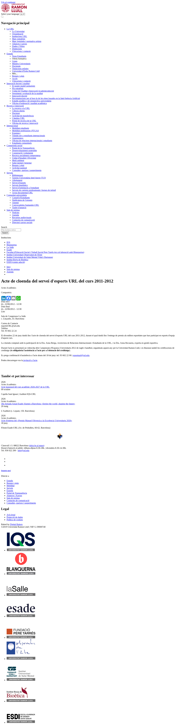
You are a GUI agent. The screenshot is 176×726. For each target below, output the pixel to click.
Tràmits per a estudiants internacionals (28, 135)
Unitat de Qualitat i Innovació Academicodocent (33, 91)
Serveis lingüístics (20, 185)
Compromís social (14, 145)
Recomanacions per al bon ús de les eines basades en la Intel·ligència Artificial (46, 98)
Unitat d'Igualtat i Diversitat (24, 158)
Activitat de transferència (23, 116)
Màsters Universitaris (21, 63)
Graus (14, 61)
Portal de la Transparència (23, 148)
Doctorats (16, 66)
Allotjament (17, 180)
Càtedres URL (18, 118)
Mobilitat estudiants (20, 128)
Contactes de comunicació (23, 220)
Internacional (12, 125)
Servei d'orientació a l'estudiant (25, 188)
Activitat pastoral (19, 168)
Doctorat (16, 113)
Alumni (15, 202)
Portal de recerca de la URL (24, 121)
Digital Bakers (16, 524)
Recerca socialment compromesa (26, 155)
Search (4, 227)
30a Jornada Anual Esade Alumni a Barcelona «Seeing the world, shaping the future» (38, 404)
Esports (10, 490)
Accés (14, 78)
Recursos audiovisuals (21, 217)
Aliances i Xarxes (14, 495)
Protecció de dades (15, 517)
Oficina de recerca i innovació (25, 123)
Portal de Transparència (17, 493)
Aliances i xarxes (19, 44)
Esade (9, 250)
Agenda (15, 215)
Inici (8, 267)
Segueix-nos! (6, 471)
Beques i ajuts (18, 76)
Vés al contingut (8, 2)
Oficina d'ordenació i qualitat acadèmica (29, 103)
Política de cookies (15, 520)
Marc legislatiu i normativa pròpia (26, 41)
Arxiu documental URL (22, 192)
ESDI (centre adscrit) (16, 262)
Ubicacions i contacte (21, 51)
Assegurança (17, 138)
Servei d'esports (19, 183)
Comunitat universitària (17, 195)
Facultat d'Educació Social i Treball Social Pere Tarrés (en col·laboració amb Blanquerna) (45, 252)
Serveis (10, 173)
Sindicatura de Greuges (22, 200)
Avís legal (11, 515)
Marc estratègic (18, 39)
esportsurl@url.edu (81, 355)
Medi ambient (18, 160)
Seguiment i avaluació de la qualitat (27, 93)
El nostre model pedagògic (23, 86)
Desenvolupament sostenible (24, 150)
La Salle (10, 247)
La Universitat (18, 31)
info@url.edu (23, 450)
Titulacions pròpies (20, 68)
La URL (10, 29)
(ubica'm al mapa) (36, 445)
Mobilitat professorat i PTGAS (25, 130)
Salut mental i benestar (22, 163)
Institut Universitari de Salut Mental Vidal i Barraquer (30, 257)
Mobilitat (10, 485)
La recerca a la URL (21, 108)
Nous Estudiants (19, 56)
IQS (8, 242)
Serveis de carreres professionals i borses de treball (34, 190)
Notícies (15, 212)
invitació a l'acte (30, 360)
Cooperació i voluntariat (22, 153)
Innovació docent (19, 96)
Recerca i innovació (15, 106)
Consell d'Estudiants (21, 197)
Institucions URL (19, 36)
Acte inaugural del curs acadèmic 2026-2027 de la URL (25, 387)
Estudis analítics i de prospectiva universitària (31, 101)
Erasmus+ (16, 133)
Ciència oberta (18, 111)
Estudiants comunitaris (22, 143)
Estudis (10, 54)
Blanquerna (12, 245)
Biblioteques (17, 175)
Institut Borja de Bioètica (17, 259)
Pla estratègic (18, 88)
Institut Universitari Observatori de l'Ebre (24, 255)
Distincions (17, 49)
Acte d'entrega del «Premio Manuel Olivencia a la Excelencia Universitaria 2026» (36, 420)
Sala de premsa (13, 210)
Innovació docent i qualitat (18, 83)
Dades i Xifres (18, 46)
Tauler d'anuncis (19, 207)
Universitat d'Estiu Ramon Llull (26, 71)
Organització (17, 34)
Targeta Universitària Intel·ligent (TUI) (29, 178)
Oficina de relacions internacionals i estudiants (32, 140)
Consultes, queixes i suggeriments (26, 170)
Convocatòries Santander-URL (25, 205)
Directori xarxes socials (22, 222)
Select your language (10, 14)
